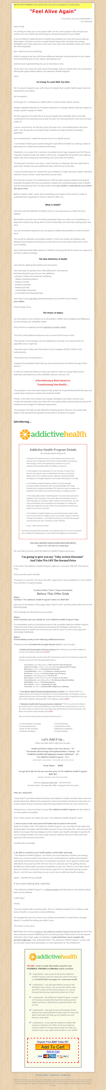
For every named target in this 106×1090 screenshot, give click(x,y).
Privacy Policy (42, 1075)
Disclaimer (54, 1075)
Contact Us (65, 1075)
